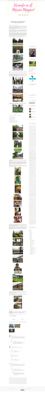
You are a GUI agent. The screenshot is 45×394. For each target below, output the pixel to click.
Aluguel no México (33, 127)
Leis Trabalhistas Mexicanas (32, 180)
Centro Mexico (35, 139)
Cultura (22, 314)
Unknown (12, 363)
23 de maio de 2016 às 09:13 (15, 363)
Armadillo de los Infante (34, 129)
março (30, 238)
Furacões (35, 171)
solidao (34, 212)
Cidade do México (21, 0)
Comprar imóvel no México (31, 147)
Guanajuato (33, 173)
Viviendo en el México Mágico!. (17, 388)
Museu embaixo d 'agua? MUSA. (32, 242)
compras (34, 147)
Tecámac (30, 214)
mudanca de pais (30, 189)
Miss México (33, 186)
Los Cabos (34, 181)
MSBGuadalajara (34, 188)
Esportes (33, 165)
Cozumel (32, 150)
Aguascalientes (34, 126)
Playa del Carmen (32, 199)
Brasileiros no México (33, 133)
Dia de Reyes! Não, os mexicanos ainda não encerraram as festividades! (33, 117)
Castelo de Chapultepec (16, 314)
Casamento (34, 136)
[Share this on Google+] (13, 316)
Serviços (32, 211)
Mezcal (33, 185)
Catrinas (33, 138)
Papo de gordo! (31, 241)
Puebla (29, 202)
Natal (31, 192)
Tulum (33, 218)
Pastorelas (31, 198)
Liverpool (29, 181)
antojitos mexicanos (33, 128)
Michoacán (35, 185)
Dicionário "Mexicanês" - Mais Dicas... (33, 249)
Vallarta (35, 219)
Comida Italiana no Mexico (31, 144)
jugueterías (30, 179)
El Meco (35, 163)
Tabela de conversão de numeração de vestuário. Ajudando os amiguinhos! (33, 111)
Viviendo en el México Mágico (31, 97)
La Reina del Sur (35, 179)
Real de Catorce (33, 204)
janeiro (30, 239)
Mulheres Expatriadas (34, 190)
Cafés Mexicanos (32, 134)
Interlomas (30, 178)
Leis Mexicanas (33, 180)
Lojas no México (32, 181)
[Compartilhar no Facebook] (10, 316)
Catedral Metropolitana (30, 138)
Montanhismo (34, 187)
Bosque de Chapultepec (12, 314)
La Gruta (32, 179)
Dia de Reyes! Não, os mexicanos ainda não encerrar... (32, 253)
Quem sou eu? (34, 203)
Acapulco (34, 125)
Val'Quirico (33, 219)
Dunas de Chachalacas (34, 162)
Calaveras (35, 134)
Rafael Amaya (30, 204)
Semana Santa (30, 211)
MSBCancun (32, 188)
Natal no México (33, 192)
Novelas (35, 194)
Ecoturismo (30, 163)
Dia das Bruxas (34, 156)
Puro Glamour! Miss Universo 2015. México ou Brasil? (32, 248)
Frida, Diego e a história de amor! (32, 243)
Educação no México (32, 163)
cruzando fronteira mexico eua (31, 151)
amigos (35, 127)
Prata (29, 201)
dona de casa (31, 162)
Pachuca (35, 196)
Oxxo (32, 196)
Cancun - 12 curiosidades (32, 240)
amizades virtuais (30, 128)
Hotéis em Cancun (32, 175)
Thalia (33, 216)
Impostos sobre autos (34, 177)
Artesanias (30, 130)
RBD (31, 204)
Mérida (34, 184)
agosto (30, 235)
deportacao (33, 155)
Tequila (31, 215)
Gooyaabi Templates (33, 388)
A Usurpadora (30, 125)
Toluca (29, 217)
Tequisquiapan (34, 215)
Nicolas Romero (34, 193)
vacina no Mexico (31, 219)
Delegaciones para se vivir (30, 155)
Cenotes (30, 139)
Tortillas (31, 217)
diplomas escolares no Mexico (31, 161)
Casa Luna (32, 136)
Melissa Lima (14, 341)
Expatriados (30, 0)
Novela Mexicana (32, 194)
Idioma (35, 176)
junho (30, 236)
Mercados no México (30, 184)
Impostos (31, 177)
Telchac (32, 214)
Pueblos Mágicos (25, 0)
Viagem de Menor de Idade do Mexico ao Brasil (32, 220)
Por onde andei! (17, 0)
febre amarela (33, 168)
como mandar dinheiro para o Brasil (32, 146)
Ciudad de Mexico (32, 142)
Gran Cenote (30, 172)
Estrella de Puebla (32, 166)
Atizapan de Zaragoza (33, 130)
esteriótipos (30, 166)
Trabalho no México (33, 217)
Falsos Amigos (33, 167)
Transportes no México (31, 218)
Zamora (33, 224)
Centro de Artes (33, 139)
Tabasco (29, 213)
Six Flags (33, 212)
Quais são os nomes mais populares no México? (33, 108)
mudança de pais (33, 189)
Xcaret (34, 223)
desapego (35, 155)
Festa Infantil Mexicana (33, 169)
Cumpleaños (34, 152)
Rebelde (35, 204)
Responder (11, 348)
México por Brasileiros (13, 0)
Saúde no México (30, 210)
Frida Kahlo (33, 171)
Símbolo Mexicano (34, 211)
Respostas (12, 340)
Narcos (29, 192)
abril (30, 237)
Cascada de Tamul (31, 137)
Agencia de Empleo (30, 126)
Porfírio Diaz (32, 200)
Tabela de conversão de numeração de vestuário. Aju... (33, 252)
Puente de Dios (35, 202)
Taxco (29, 214)
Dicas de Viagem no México (32, 160)
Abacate (32, 125)
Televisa (33, 214)
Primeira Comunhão (31, 201)
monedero (32, 187)
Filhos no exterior (34, 170)
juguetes (31, 179)
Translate (32, 71)
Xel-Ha (35, 223)
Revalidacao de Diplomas (33, 206)
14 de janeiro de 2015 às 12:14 (18, 341)
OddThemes (25, 388)
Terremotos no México (31, 216)
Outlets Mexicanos (30, 196)
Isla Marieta (34, 178)
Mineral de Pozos (30, 186)
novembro (31, 233)
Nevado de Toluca (31, 193)
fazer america (31, 168)
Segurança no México (34, 210)
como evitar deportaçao (32, 145)
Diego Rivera (33, 160)
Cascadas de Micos (34, 137)
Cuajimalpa (35, 151)
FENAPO (35, 168)
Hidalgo (35, 174)
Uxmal (29, 219)
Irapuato (31, 178)
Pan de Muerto (34, 197)
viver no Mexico (32, 223)
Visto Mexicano (32, 222)
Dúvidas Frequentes (31, 244)
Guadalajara (30, 173)
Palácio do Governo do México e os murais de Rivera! (33, 247)
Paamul (33, 196)
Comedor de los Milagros (33, 143)
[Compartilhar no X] (12, 316)
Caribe (29, 135)
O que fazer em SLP (32, 195)
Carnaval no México (32, 135)
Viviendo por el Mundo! (32, 245)
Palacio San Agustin (30, 197)
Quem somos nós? (9, 0)
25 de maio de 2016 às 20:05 (18, 359)
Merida (32, 184)
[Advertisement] (32, 23)
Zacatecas (31, 224)
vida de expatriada (34, 221)
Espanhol (31, 165)
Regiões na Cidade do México (32, 205)
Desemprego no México (31, 156)
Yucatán (29, 224)
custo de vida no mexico (31, 154)
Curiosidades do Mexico (32, 153)
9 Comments (20, 23)
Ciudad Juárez (35, 142)
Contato (28, 0)
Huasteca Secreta (32, 176)
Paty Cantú (33, 198)
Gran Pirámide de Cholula (33, 172)
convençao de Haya (34, 148)
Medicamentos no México (33, 183)
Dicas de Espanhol (33, 158)
